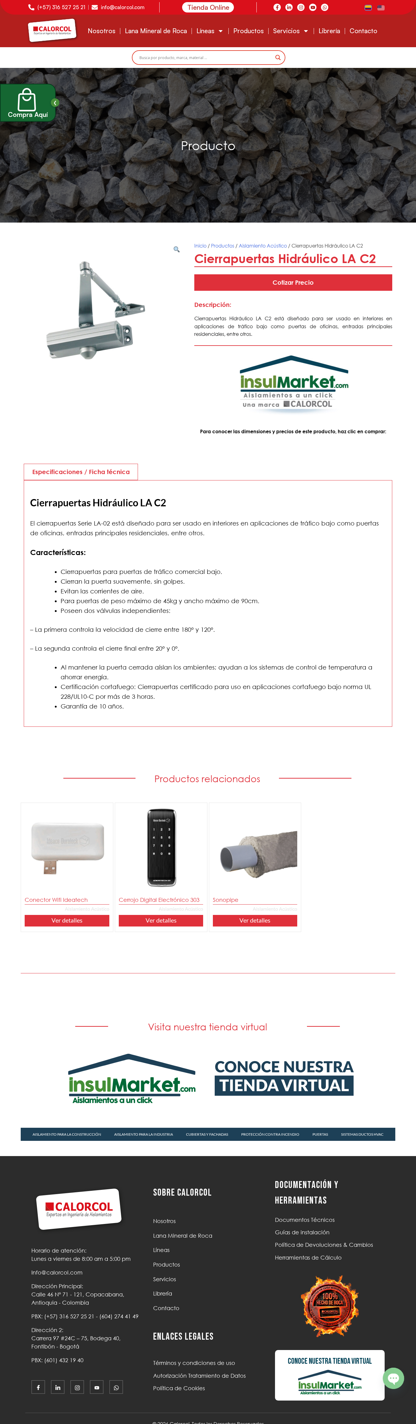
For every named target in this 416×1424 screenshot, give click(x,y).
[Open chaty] (393, 1378)
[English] (381, 7)
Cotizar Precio (293, 282)
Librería (329, 31)
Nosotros (101, 31)
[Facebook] (38, 1387)
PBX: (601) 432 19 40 (57, 1360)
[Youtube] (312, 7)
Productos (248, 31)
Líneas (205, 31)
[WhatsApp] (116, 1387)
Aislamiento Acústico (263, 245)
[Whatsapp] (324, 7)
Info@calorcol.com (57, 1272)
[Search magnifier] (278, 57)
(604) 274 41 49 (119, 1316)
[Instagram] (301, 7)
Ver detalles (67, 920)
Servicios (286, 31)
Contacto (363, 31)
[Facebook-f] (277, 7)
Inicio (200, 245)
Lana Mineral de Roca (156, 31)
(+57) (69, 1316)
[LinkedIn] (58, 1387)
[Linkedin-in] (289, 7)
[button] (177, 252)
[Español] (368, 7)
